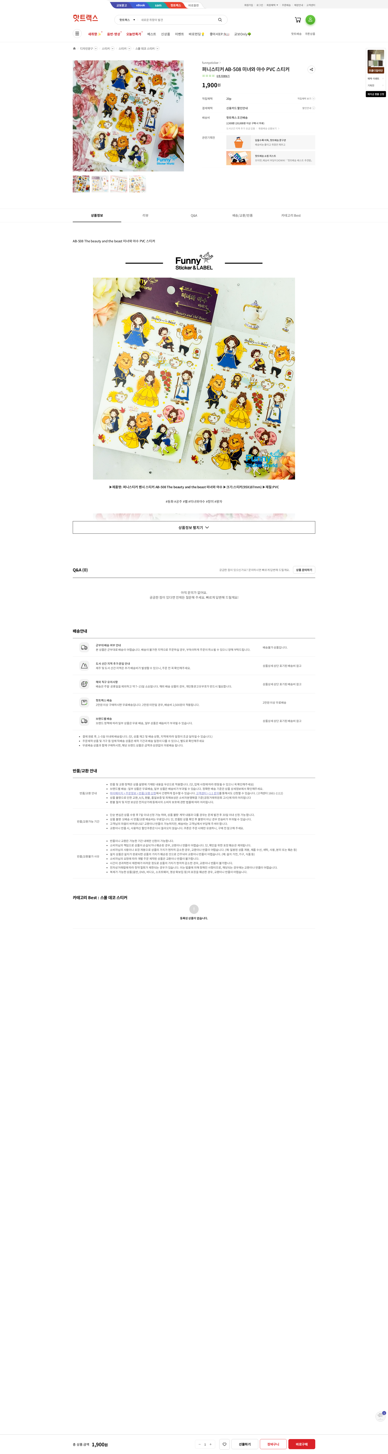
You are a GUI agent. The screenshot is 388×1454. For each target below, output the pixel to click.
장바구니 (273, 1444)
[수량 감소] (199, 1444)
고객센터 (310, 5)
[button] (311, 69)
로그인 (259, 5)
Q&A (194, 215)
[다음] (185, 117)
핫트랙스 (124, 20)
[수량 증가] (211, 1444)
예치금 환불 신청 (376, 94)
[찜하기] (224, 1444)
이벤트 (179, 33)
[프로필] (310, 20)
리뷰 (145, 215)
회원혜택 (271, 5)
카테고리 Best (291, 215)
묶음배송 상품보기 (267, 128)
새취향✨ (94, 33)
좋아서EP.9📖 (220, 33)
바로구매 (302, 1444)
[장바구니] (298, 19)
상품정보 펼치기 (190, 527)
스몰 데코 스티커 (145, 48)
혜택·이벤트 (373, 78)
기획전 (371, 85)
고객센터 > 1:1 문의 (207, 793)
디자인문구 (86, 48)
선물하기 (245, 1444)
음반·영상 (113, 33)
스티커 (106, 48)
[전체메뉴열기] (77, 33)
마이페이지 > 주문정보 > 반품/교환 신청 (133, 793)
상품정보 (97, 215)
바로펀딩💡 (197, 33)
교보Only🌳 (242, 33)
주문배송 (286, 5)
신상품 (165, 33)
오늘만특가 (133, 33)
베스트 (151, 33)
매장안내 (298, 5)
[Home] (74, 48)
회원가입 (248, 5)
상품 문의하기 (304, 570)
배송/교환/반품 (242, 215)
